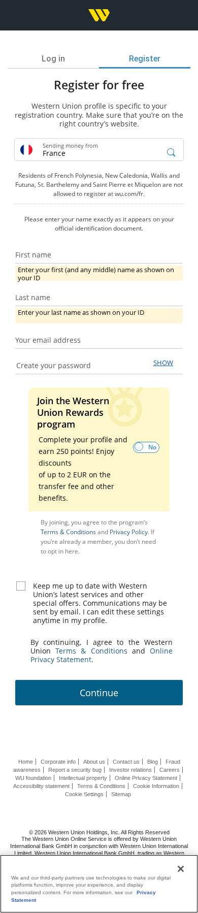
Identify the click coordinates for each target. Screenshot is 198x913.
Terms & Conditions (69, 532)
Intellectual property (83, 778)
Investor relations (130, 770)
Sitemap (121, 794)
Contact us (126, 762)
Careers (169, 770)
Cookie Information (156, 786)
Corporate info (58, 762)
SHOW (163, 362)
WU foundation (33, 778)
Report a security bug (75, 770)
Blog (152, 762)
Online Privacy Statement (146, 778)
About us (94, 762)
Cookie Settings (84, 794)
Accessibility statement (41, 786)
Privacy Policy (129, 532)
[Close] (181, 869)
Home (25, 762)
